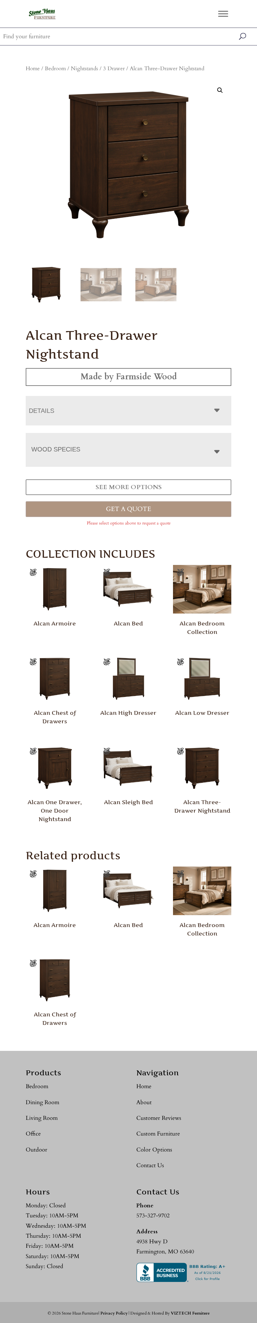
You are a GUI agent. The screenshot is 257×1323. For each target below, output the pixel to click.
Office (33, 1134)
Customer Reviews (158, 1118)
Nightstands (84, 68)
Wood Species (55, 449)
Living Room (42, 1118)
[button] (220, 90)
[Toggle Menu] (223, 14)
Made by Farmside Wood (129, 376)
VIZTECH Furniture (190, 1313)
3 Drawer (114, 68)
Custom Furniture (158, 1134)
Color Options (154, 1150)
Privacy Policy (114, 1313)
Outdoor (36, 1150)
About (144, 1102)
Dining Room (42, 1102)
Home (33, 68)
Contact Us (150, 1165)
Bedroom (55, 68)
